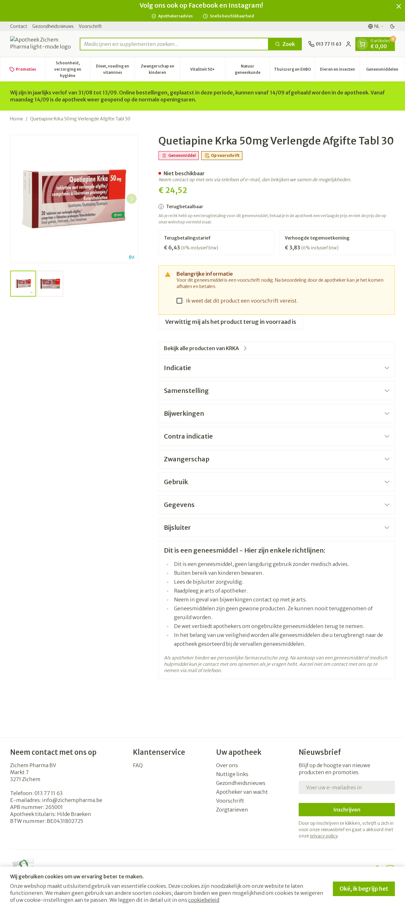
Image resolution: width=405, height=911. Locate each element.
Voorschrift (90, 26)
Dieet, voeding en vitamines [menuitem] (115, 69)
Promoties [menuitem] (26, 69)
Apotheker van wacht (242, 792)
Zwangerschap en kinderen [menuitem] (160, 69)
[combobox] (174, 44)
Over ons (227, 765)
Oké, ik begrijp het (364, 888)
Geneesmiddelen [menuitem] (385, 71)
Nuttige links (232, 774)
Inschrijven (346, 809)
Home (16, 119)
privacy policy (324, 836)
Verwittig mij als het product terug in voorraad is (230, 321)
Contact (18, 26)
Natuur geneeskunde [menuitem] (252, 69)
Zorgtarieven (232, 809)
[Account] (348, 44)
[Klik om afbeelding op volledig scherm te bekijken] (74, 199)
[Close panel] (398, 6)
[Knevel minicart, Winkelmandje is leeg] (362, 44)
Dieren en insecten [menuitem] (340, 71)
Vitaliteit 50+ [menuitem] (207, 71)
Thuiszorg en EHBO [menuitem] (294, 71)
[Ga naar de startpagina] (41, 44)
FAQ (138, 765)
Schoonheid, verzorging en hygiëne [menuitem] (72, 69)
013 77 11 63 (48, 793)
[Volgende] (132, 199)
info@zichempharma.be (72, 800)
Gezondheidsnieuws (53, 26)
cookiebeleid (203, 900)
